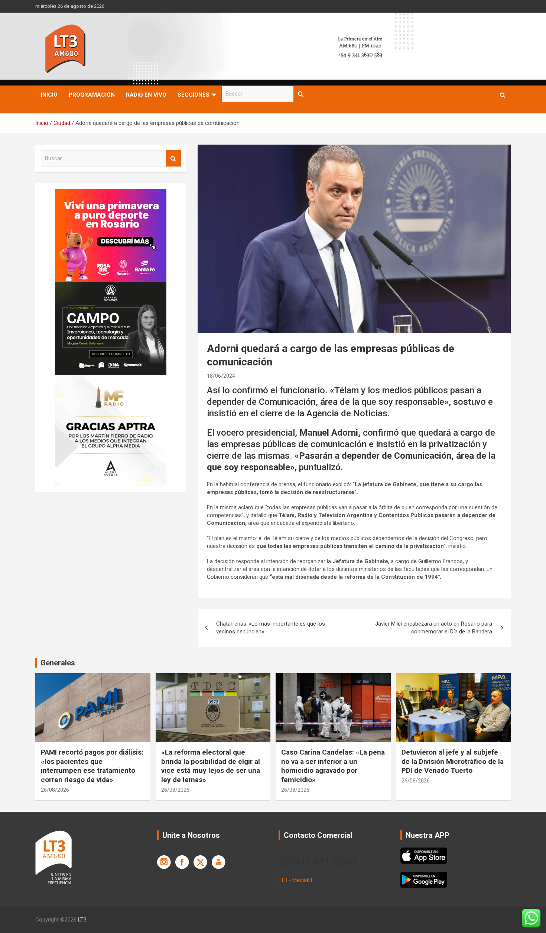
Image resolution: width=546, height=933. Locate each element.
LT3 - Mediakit (295, 880)
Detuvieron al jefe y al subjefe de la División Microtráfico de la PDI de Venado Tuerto (453, 761)
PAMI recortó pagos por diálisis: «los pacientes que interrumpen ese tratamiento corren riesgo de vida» (92, 766)
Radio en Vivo (146, 94)
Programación (92, 94)
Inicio (49, 94)
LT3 (82, 919)
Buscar (300, 93)
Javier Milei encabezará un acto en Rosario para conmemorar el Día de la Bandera (433, 627)
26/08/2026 (55, 790)
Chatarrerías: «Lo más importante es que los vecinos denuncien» (270, 627)
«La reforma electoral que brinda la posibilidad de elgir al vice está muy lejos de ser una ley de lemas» (210, 766)
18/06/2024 (221, 376)
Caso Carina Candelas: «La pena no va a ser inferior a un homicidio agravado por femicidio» (333, 766)
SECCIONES (193, 94)
